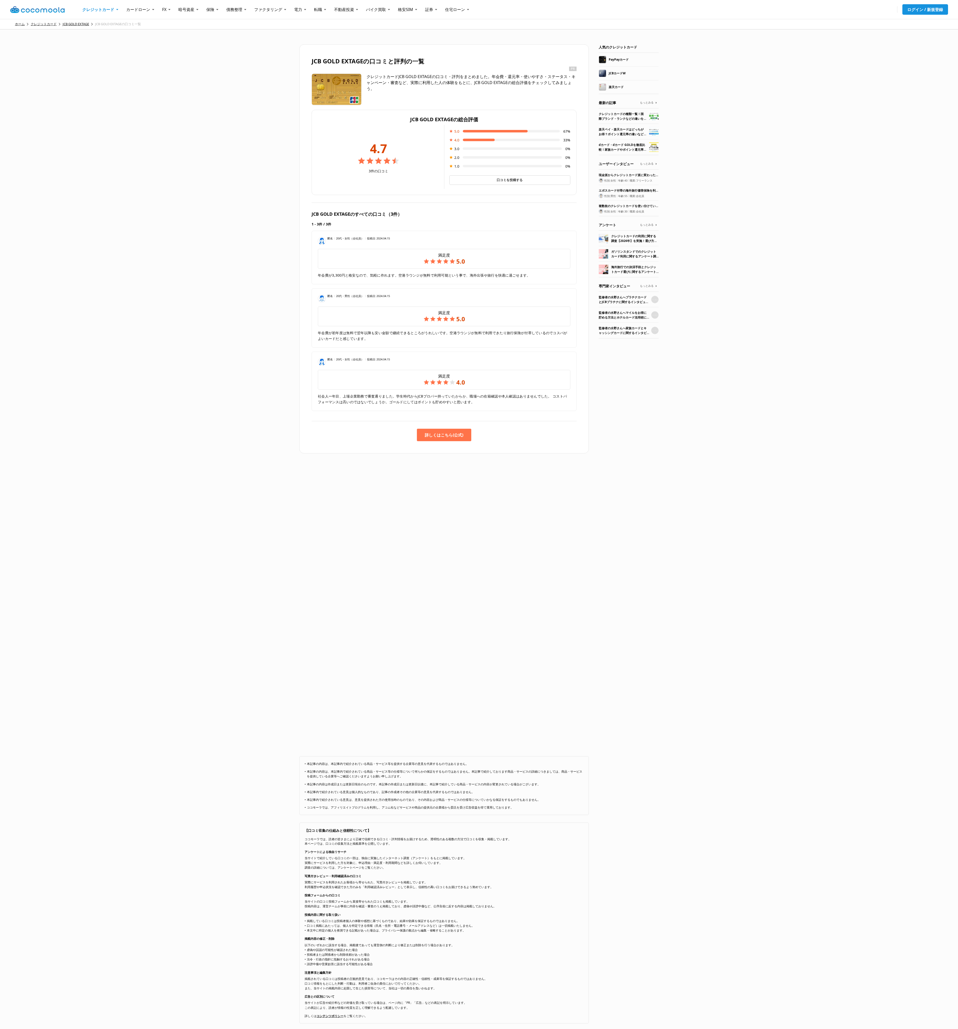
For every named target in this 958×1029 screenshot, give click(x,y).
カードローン (138, 9)
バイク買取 (376, 9)
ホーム (20, 24)
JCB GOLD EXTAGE (76, 24)
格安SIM (405, 9)
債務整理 (234, 9)
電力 (298, 9)
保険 (210, 9)
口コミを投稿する (510, 180)
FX (164, 9)
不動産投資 (344, 9)
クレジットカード (98, 9)
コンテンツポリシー (330, 1016)
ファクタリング (268, 9)
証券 (429, 9)
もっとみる (647, 102)
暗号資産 (186, 9)
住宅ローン (455, 9)
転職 (318, 9)
